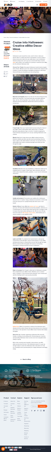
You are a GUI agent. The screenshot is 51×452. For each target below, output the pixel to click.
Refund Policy (26, 433)
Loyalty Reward (19, 413)
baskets (32, 206)
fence (36, 206)
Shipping (26, 430)
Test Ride (19, 416)
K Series (6, 401)
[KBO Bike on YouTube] (44, 410)
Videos (19, 406)
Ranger (5, 410)
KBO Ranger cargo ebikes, (29, 212)
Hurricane (6, 412)
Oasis (5, 414)
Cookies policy (28, 448)
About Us (13, 401)
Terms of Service (26, 437)
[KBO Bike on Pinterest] (38, 410)
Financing (26, 425)
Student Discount (13, 408)
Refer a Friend (19, 409)
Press (18, 403)
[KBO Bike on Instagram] (41, 410)
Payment (26, 423)
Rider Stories (19, 419)
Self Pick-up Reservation (26, 419)
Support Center (26, 409)
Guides (20, 51)
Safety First (16, 326)
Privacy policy (42, 448)
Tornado (6, 403)
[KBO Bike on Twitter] (35, 410)
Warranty (26, 428)
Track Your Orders (26, 414)
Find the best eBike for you (26, 404)
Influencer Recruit (13, 420)
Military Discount (13, 412)
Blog (8, 37)
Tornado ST (6, 406)
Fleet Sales (12, 416)
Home (5, 37)
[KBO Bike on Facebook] (31, 410)
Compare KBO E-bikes (6, 419)
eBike (14, 62)
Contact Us (13, 404)
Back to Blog (26, 359)
